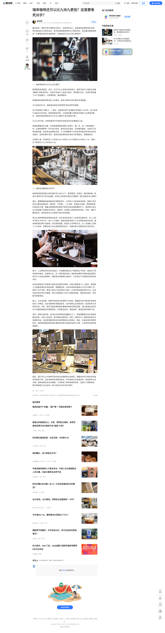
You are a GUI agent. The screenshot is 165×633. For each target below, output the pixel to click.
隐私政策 (55, 619)
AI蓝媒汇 (35, 415)
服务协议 (50, 619)
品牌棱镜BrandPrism (38, 461)
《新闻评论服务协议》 (58, 560)
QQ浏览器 (85, 619)
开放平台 (61, 619)
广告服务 (67, 619)
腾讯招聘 (73, 619)
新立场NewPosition (38, 507)
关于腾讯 (35, 619)
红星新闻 (35, 554)
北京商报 (35, 492)
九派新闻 (35, 477)
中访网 (34, 538)
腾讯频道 (91, 619)
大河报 (34, 430)
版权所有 (67, 627)
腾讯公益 (79, 619)
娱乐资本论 (35, 523)
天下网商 (35, 446)
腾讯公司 (62, 627)
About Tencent (42, 619)
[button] (127, 16)
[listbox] (64, 478)
